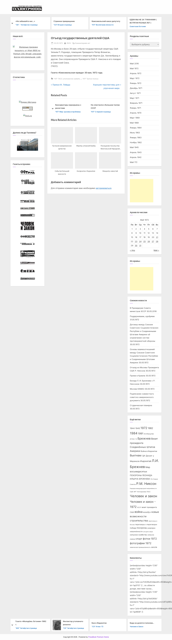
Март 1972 (134, 78)
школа (154, 547)
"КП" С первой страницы (89, 112)
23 (136, 241)
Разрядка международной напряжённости (143, 488)
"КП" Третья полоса (90, 79)
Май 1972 (134, 68)
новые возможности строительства (144, 516)
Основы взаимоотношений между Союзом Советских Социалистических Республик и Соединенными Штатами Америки (144, 356)
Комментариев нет (82, 43)
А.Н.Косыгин (149, 434)
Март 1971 (134, 98)
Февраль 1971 (136, 103)
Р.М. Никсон (146, 484)
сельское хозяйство (138, 535)
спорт (138, 538)
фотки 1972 (150, 538)
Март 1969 (135, 118)
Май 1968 (134, 123)
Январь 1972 (135, 83)
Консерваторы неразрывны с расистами (56, 106)
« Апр (132, 250)
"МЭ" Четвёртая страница (26, 628)
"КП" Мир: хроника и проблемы (56, 112)
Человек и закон (143, 496)
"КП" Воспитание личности (102, 25)
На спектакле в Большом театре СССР (93, 106)
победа (133, 528)
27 (153, 241)
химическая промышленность (140, 547)
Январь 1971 (135, 108)
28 (157, 241)
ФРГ (135, 492)
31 (140, 245)
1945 (137, 428)
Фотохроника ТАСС (143, 492)
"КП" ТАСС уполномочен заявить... (68, 79)
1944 (132, 428)
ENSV (69, 43)
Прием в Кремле (137, 375)
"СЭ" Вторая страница (63, 25)
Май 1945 (134, 147)
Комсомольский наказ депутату (106, 21)
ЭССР (139, 507)
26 (149, 241)
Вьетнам (135, 455)
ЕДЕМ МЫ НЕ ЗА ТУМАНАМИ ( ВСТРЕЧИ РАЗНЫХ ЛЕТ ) (143, 21)
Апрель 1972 (135, 73)
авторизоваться (103, 188)
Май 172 (133, 162)
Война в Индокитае (149, 451)
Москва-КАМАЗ (137, 389)
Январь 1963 (135, 137)
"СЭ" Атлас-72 (97, 626)
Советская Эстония (138, 26)
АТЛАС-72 (133, 439)
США (131, 492)
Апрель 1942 (135, 157)
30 (136, 245)
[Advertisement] (141, 190)
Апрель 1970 (135, 113)
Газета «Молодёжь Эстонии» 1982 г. (30, 623)
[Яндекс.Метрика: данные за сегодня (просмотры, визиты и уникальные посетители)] (27, 102)
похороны (142, 528)
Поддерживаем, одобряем (142, 316)
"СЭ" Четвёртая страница (73, 628)
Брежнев (144, 438)
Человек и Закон (136, 626)
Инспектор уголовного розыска (73, 623)
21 (157, 237)
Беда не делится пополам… (142, 623)
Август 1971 (135, 93)
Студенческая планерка (141, 405)
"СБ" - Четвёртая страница (26, 25)
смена (132, 539)
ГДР (143, 456)
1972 (144, 428)
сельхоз (151, 535)
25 (144, 241)
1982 (150, 428)
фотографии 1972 (140, 543)
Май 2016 (134, 63)
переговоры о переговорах (146, 524)
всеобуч (147, 512)
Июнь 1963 (135, 132)
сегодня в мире (148, 531)
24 (140, 241)
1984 (133, 433)
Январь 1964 (135, 128)
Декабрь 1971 (136, 88)
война (139, 511)
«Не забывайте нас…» (25, 21)
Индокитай (145, 461)
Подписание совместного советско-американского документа (142, 397)
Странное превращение (64, 21)
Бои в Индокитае (99, 623)
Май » (156, 250)
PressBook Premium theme (98, 637)
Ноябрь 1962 (136, 142)
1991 (140, 433)
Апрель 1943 (135, 152)
